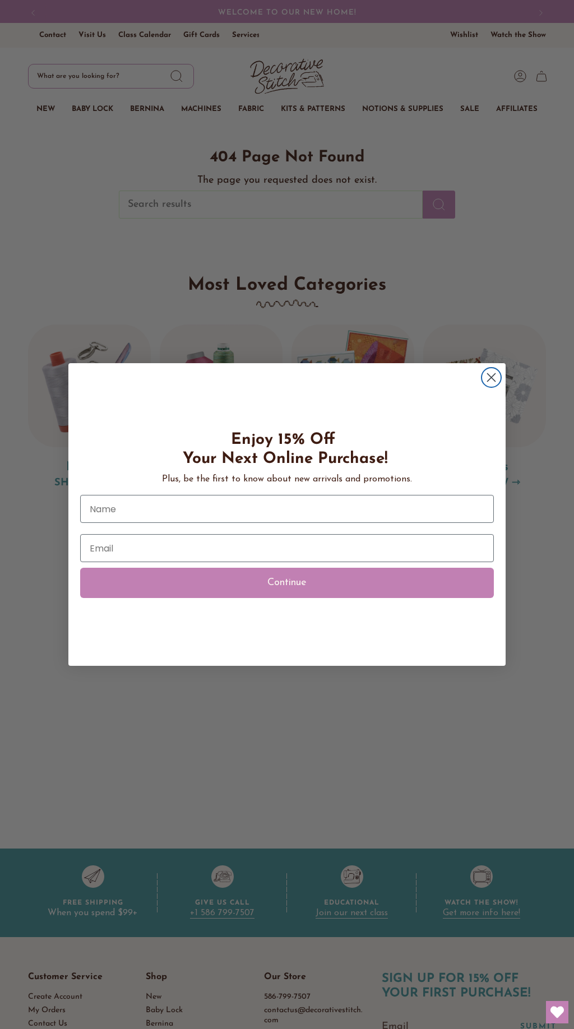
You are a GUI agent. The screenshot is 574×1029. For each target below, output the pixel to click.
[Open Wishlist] (557, 1012)
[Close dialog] (491, 377)
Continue (287, 583)
